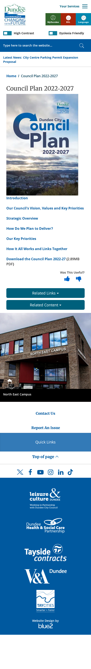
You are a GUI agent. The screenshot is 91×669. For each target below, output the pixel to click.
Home (11, 76)
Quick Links (45, 442)
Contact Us (45, 413)
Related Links (44, 293)
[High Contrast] (7, 33)
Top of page (43, 456)
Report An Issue (45, 427)
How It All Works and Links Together (36, 248)
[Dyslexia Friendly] (53, 33)
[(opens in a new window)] (45, 498)
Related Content (44, 304)
